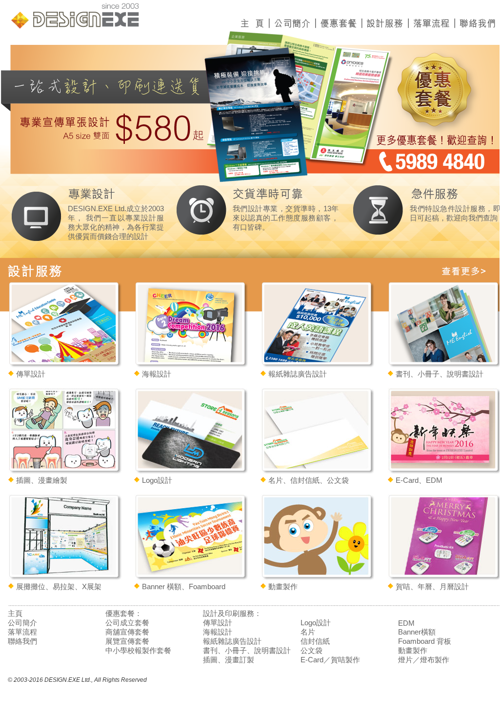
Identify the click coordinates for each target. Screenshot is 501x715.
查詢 (490, 218)
